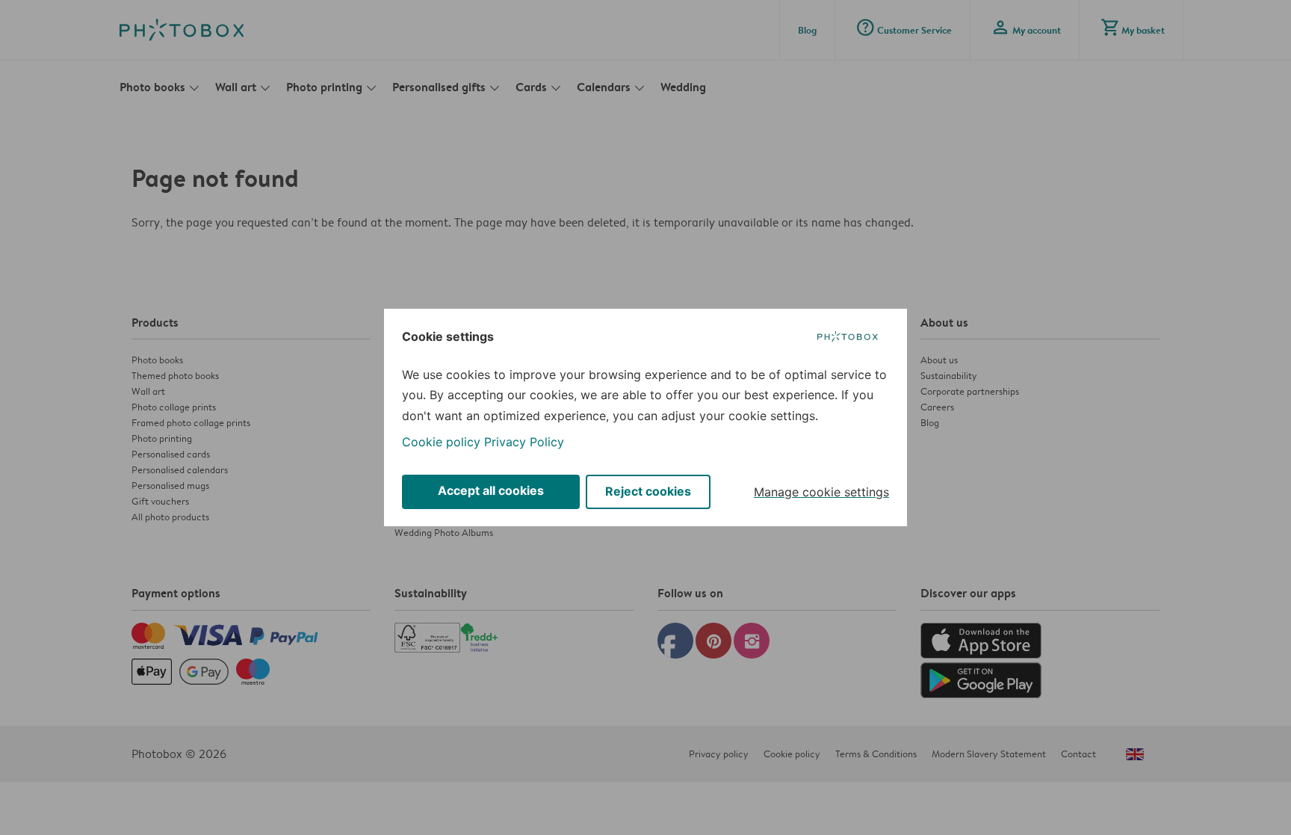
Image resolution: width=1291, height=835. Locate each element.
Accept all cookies (491, 490)
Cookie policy (441, 441)
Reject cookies (648, 491)
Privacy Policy (524, 441)
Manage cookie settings (821, 491)
